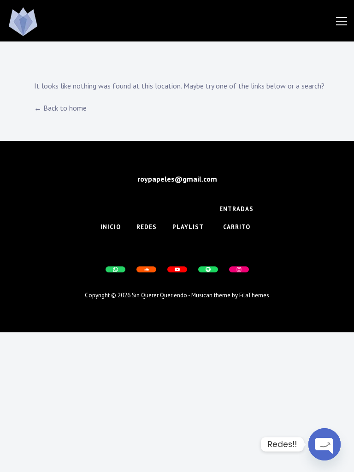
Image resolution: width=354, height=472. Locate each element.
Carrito (236, 227)
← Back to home (60, 107)
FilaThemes (254, 295)
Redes (146, 227)
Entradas (236, 209)
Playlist (188, 227)
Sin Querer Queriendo (159, 295)
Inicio (110, 227)
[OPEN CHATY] (324, 444)
